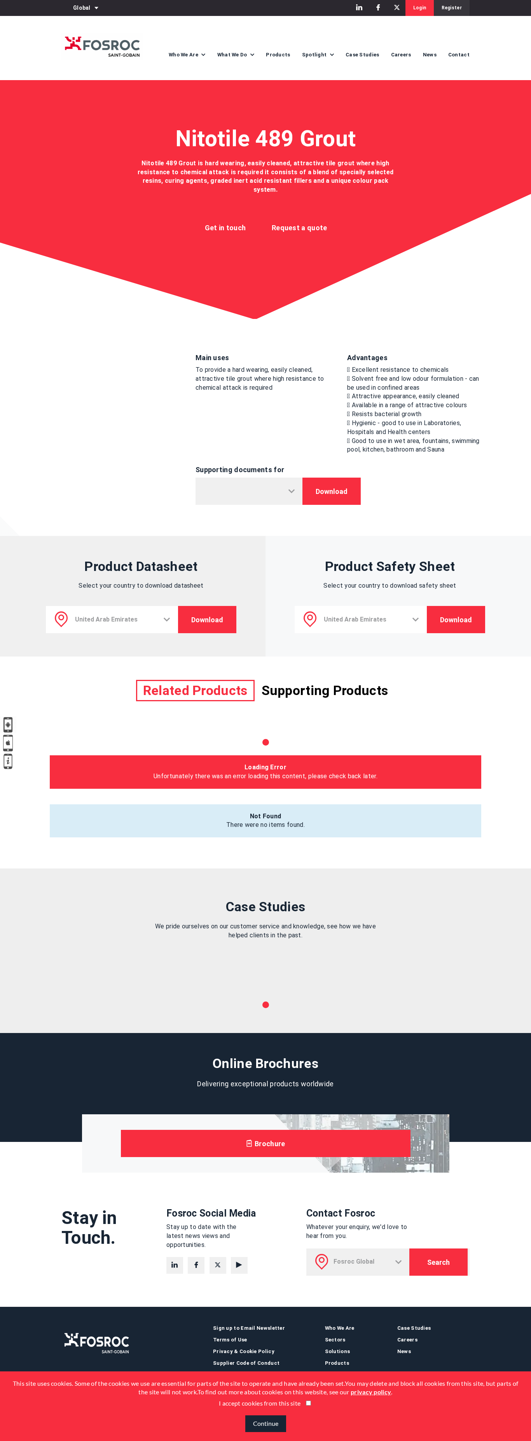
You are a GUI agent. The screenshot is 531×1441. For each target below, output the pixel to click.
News (430, 55)
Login (419, 8)
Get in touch (225, 228)
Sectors (335, 1340)
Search (438, 1262)
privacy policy (371, 1392)
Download (332, 491)
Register (452, 8)
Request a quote (299, 228)
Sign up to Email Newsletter (249, 1328)
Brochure (269, 1144)
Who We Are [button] (184, 55)
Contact (459, 55)
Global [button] (82, 8)
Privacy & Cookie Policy (243, 1351)
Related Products (195, 690)
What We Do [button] (232, 55)
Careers (401, 55)
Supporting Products (325, 690)
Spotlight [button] (315, 55)
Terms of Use (230, 1340)
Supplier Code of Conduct (246, 1363)
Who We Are (340, 1328)
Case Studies (362, 55)
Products (278, 55)
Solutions (337, 1351)
